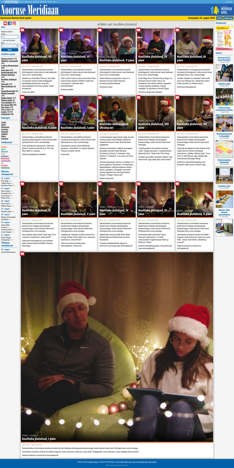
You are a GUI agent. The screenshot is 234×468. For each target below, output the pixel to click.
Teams (49, 2)
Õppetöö (4, 151)
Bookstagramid (7, 72)
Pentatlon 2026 (224, 186)
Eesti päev (5, 70)
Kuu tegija (5, 107)
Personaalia (6, 161)
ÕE (2, 163)
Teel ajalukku (6, 102)
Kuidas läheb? (6, 98)
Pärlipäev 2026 (224, 84)
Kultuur (4, 147)
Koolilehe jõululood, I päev (77, 128)
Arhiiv (219, 18)
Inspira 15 (5, 112)
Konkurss (5, 156)
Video (3, 136)
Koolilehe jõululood (8, 79)
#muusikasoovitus (8, 91)
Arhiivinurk (5, 114)
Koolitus (4, 165)
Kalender (36, 2)
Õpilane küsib (6, 100)
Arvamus (4, 129)
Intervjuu (4, 131)
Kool (2, 2)
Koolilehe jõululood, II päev (39, 128)
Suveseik (4, 84)
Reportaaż (5, 127)
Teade (3, 122)
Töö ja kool (5, 109)
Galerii (21, 2)
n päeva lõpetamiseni (9, 65)
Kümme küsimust (8, 75)
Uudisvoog (228, 18)
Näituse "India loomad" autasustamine (224, 212)
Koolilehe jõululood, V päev (117, 60)
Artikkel (4, 134)
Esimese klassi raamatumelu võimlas (224, 108)
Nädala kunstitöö (8, 93)
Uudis (3, 125)
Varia (3, 154)
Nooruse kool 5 (7, 58)
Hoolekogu (5, 168)
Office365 (43, 2)
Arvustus (4, 138)
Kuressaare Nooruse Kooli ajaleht (16, 18)
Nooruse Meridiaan (11, 2)
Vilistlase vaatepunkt (9, 61)
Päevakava (28, 2)
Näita (10, 50)
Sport (3, 149)
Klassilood (5, 158)
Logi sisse (229, 2)
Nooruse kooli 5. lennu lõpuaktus (224, 58)
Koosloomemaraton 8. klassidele (224, 135)
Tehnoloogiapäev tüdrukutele (224, 161)
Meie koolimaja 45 (8, 86)
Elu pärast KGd (7, 105)
